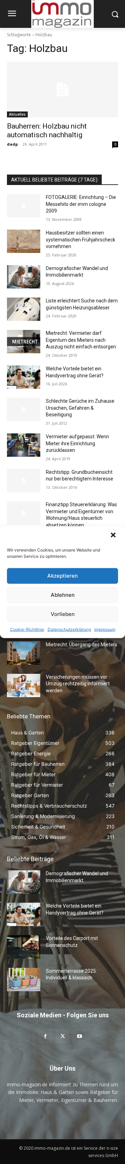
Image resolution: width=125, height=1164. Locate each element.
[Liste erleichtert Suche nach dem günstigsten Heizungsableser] (23, 309)
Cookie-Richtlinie (27, 629)
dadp (12, 144)
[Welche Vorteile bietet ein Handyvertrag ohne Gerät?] (23, 377)
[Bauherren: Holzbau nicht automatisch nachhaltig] (62, 89)
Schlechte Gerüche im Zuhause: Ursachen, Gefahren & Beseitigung (80, 407)
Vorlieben (63, 614)
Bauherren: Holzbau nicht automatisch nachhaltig (47, 130)
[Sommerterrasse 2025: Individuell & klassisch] (23, 979)
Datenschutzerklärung (69, 629)
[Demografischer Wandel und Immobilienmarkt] (23, 276)
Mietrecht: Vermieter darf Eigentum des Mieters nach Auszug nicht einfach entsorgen (81, 339)
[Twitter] (62, 1036)
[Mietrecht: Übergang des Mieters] (23, 653)
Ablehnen (63, 595)
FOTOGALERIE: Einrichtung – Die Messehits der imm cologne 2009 (81, 204)
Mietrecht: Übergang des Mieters (81, 644)
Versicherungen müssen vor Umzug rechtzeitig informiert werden (78, 683)
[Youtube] (79, 1036)
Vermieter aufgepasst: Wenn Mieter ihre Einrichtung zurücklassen (77, 443)
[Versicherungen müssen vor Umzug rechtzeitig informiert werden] (23, 685)
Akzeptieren (62, 575)
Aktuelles (17, 114)
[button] (114, 535)
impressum (104, 629)
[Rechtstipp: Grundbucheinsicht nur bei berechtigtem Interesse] (23, 480)
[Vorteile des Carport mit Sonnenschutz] (23, 946)
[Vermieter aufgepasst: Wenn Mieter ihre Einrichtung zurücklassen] (23, 445)
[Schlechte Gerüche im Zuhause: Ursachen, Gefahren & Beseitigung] (23, 409)
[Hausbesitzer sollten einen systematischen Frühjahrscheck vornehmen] (23, 241)
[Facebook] (45, 1036)
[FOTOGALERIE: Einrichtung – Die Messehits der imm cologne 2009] (23, 205)
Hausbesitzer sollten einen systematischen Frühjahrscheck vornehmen (80, 239)
